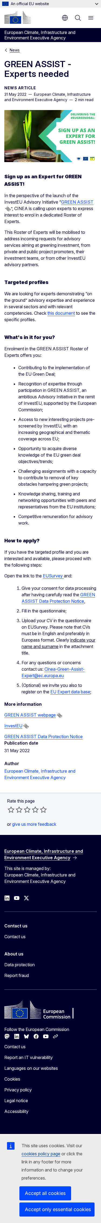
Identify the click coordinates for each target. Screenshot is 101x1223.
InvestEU (13, 725)
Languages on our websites (31, 1068)
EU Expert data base (70, 691)
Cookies (12, 1079)
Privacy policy (18, 1089)
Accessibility (16, 1111)
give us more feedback (34, 824)
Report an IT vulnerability (28, 1057)
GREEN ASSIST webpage (30, 715)
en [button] (65, 18)
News (15, 50)
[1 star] (11, 809)
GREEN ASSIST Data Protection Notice (43, 736)
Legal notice (16, 1100)
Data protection (19, 964)
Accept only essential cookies (58, 1209)
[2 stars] (15, 809)
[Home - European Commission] (17, 17)
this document (61, 313)
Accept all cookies (45, 1193)
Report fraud (16, 975)
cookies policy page (41, 1153)
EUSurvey (53, 575)
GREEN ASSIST (77, 202)
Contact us (15, 936)
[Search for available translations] (8, 209)
